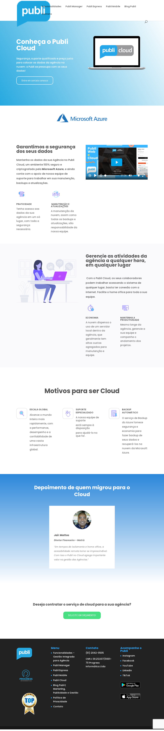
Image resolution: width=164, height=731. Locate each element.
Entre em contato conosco (34, 80)
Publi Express (94, 6)
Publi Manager (74, 6)
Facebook (128, 660)
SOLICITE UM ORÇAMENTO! (82, 615)
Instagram (129, 655)
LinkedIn (127, 670)
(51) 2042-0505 (95, 652)
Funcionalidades (51, 6)
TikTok (126, 675)
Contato (47, 14)
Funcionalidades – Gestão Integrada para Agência (63, 656)
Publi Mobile (113, 6)
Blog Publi (130, 6)
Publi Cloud (59, 680)
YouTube (128, 665)
